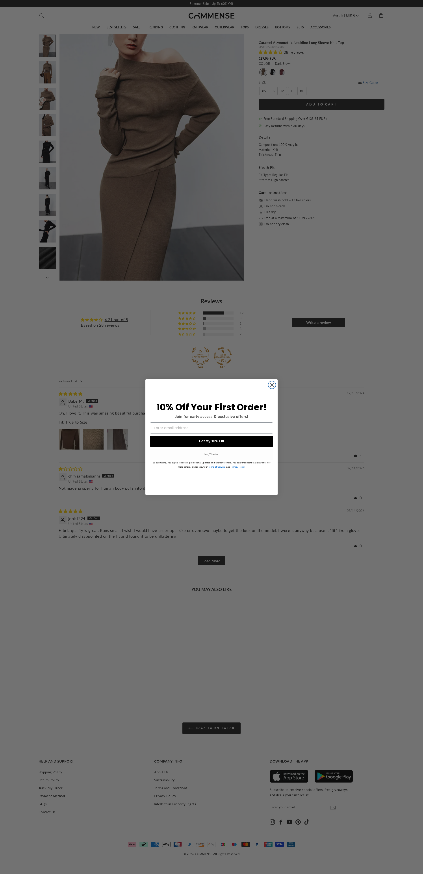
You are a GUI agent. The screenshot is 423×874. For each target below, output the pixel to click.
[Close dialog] (272, 385)
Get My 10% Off (211, 441)
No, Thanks (211, 454)
